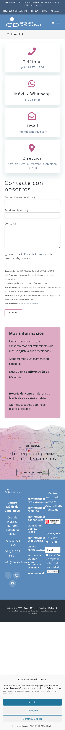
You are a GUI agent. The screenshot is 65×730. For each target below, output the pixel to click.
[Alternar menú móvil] (58, 22)
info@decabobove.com (32, 5)
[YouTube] (12, 583)
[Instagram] (16, 575)
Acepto (32, 702)
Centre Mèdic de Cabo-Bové (36, 608)
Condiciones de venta (29, 611)
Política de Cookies (20, 726)
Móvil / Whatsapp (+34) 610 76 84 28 (41, 2)
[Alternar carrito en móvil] (52, 22)
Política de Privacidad (35, 254)
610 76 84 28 (33, 99)
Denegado (33, 710)
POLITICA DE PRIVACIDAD (40, 726)
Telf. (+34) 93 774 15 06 (15, 2)
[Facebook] (8, 575)
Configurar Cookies (32, 718)
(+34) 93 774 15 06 (32, 67)
